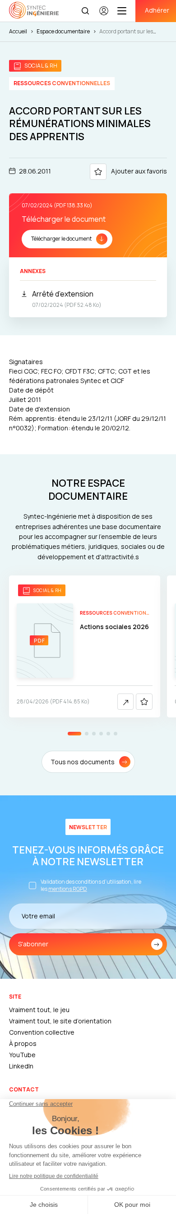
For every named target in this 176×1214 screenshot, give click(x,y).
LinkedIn (21, 1066)
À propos (23, 1043)
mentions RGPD (67, 889)
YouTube (22, 1054)
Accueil (18, 31)
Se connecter (103, 14)
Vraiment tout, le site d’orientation (60, 1021)
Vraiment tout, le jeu (39, 1009)
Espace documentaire (63, 31)
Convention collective (41, 1032)
